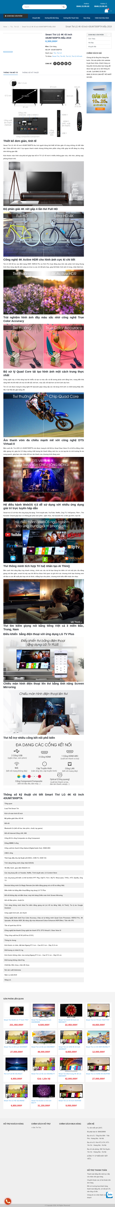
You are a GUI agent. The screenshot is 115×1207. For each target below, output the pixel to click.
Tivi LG (59, 53)
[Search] (63, 7)
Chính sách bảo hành (102, 18)
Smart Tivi (55, 56)
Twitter (58, 63)
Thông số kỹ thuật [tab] (30, 72)
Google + (66, 63)
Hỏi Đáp (91, 43)
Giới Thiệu (91, 39)
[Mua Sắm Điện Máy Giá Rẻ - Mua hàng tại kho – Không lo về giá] (11, 7)
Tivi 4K (62, 56)
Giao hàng (86, 18)
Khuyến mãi (36, 18)
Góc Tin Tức (37, 1127)
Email (69, 63)
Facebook (55, 63)
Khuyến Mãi (92, 46)
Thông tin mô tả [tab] (10, 72)
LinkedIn (62, 63)
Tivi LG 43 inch (77, 56)
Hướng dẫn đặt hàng (52, 18)
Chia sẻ (48, 63)
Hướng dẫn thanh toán (71, 18)
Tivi (55, 53)
